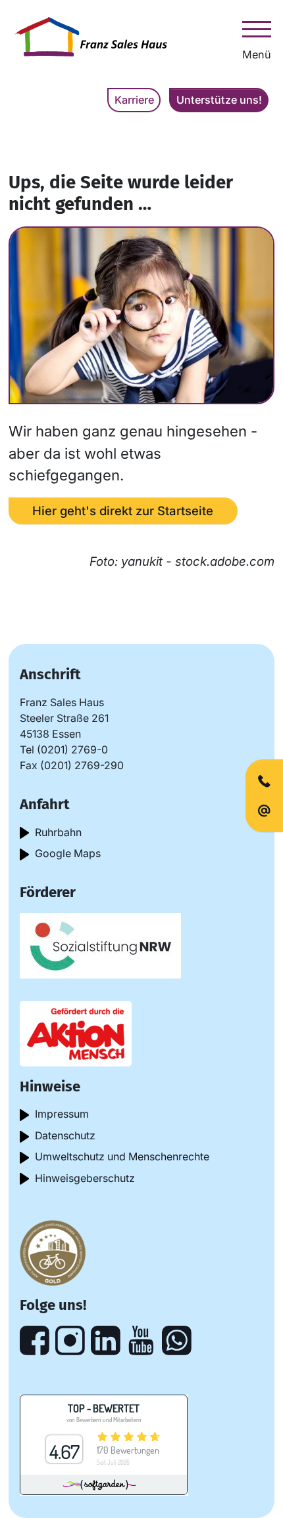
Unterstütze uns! (219, 99)
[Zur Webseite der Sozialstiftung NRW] (100, 944)
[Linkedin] (105, 1340)
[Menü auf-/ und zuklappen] (256, 29)
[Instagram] (70, 1340)
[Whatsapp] (177, 1340)
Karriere (134, 99)
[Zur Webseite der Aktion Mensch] (76, 1033)
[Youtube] (141, 1340)
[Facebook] (34, 1340)
